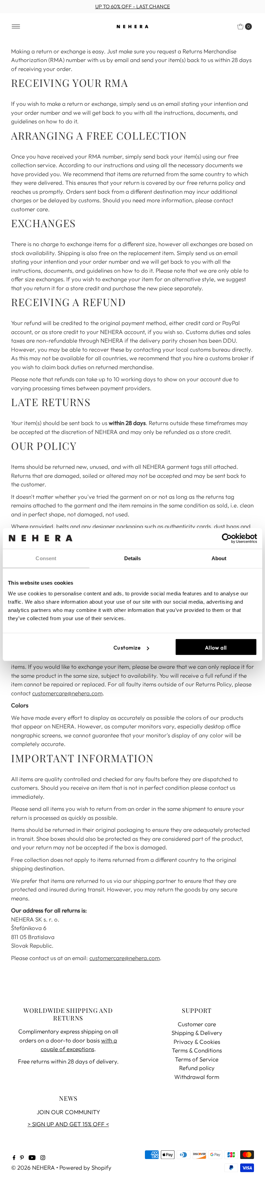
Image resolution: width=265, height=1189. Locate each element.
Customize (127, 647)
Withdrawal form (196, 1076)
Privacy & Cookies (197, 1041)
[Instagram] (42, 1158)
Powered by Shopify (85, 1167)
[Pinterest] (22, 1158)
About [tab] (219, 558)
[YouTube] (32, 1158)
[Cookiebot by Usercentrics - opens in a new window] (227, 538)
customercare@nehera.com (67, 693)
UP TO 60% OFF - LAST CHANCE (132, 6)
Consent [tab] (46, 558)
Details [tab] (132, 558)
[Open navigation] (16, 26)
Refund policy (197, 1067)
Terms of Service (196, 1059)
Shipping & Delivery (196, 1032)
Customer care (197, 1024)
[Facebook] (14, 1158)
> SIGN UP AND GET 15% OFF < (68, 1124)
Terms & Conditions (197, 1050)
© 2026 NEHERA (33, 1167)
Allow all (216, 647)
